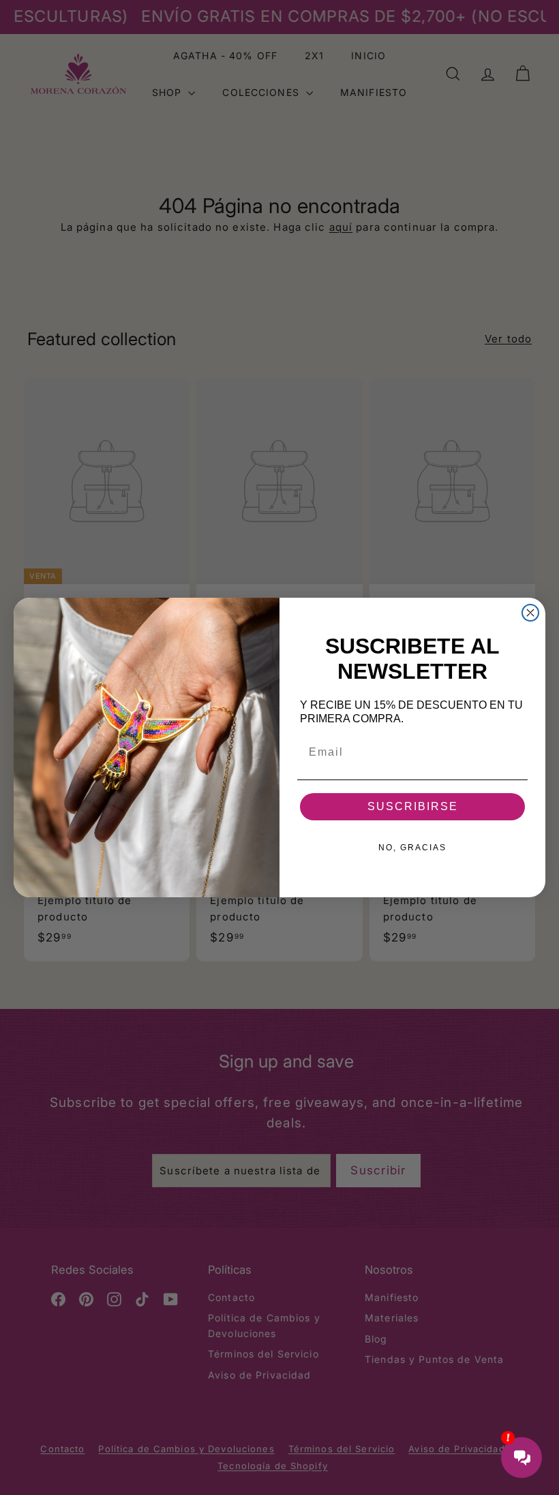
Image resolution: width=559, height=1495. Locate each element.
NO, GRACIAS (412, 847)
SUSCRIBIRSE (412, 806)
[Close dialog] (530, 613)
